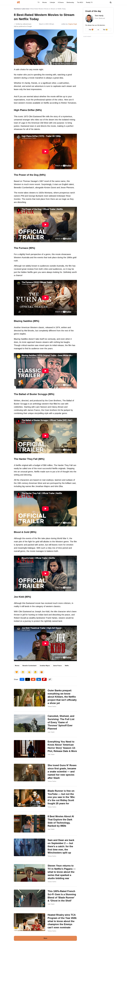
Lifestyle (52, 2)
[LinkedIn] (38, 679)
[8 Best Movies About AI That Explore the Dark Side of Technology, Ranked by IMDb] (45, 823)
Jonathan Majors (45, 665)
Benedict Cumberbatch (30, 665)
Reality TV (89, 2)
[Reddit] (33, 679)
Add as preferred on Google (23, 26)
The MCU (80, 2)
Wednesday (70, 2)
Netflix (67, 665)
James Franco (57, 665)
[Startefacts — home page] (18, 2)
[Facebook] (22, 679)
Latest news (25, 9)
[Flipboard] (44, 679)
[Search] (110, 2)
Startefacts (17, 9)
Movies (44, 2)
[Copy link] (49, 679)
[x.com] (27, 679)
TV (38, 2)
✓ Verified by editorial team (22, 24)
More (45, 938)
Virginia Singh (72, 24)
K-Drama (61, 2)
